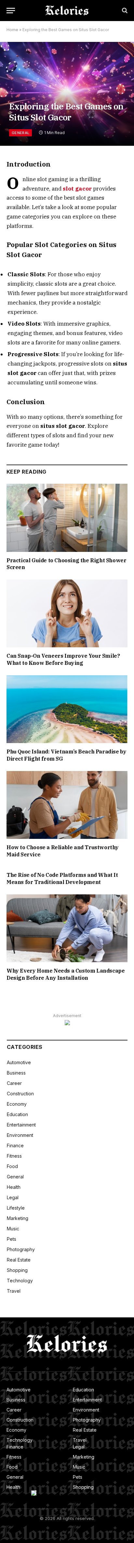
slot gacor (77, 188)
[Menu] (11, 10)
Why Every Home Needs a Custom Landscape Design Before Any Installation (66, 974)
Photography (21, 1249)
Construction (20, 1093)
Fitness (14, 1156)
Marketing (17, 1218)
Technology (20, 1280)
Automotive (19, 1062)
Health (13, 1187)
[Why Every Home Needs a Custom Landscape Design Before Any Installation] (67, 928)
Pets (11, 1239)
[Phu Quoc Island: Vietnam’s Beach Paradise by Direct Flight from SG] (67, 709)
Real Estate (19, 1260)
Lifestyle (16, 1208)
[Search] (124, 10)
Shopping (17, 1270)
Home (12, 29)
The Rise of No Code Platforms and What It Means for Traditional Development (62, 878)
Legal (13, 1197)
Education (17, 1114)
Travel (13, 1291)
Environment (20, 1135)
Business (16, 1073)
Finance (15, 1145)
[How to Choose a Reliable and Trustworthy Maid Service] (67, 805)
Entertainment (21, 1124)
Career (14, 1083)
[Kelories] (66, 10)
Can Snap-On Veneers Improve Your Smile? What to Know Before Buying (63, 659)
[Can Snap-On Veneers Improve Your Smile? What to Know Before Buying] (67, 613)
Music (13, 1228)
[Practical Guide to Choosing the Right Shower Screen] (67, 518)
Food (12, 1166)
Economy (17, 1104)
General (20, 133)
